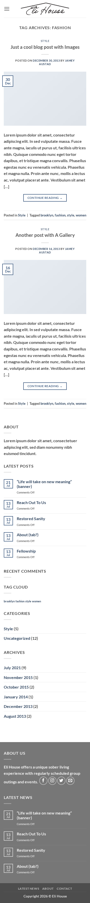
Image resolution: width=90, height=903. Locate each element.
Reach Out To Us (31, 502)
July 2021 (12, 667)
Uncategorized (17, 638)
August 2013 (15, 716)
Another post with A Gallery (45, 235)
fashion (60, 215)
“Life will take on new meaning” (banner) (44, 484)
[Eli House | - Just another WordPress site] (45, 9)
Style (45, 40)
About (48, 888)
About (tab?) (27, 534)
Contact (64, 888)
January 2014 (16, 696)
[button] (7, 9)
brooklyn (46, 215)
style (70, 215)
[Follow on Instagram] (52, 781)
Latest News (28, 888)
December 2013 (18, 706)
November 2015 (18, 677)
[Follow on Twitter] (61, 781)
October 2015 (16, 687)
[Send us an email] (70, 781)
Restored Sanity (31, 518)
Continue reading (45, 198)
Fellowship (26, 551)
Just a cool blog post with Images (45, 47)
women (81, 215)
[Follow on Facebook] (43, 781)
